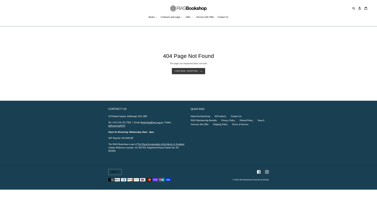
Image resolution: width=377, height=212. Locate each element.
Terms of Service (240, 124)
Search (260, 120)
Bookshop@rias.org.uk (152, 122)
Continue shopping (186, 71)
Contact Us (236, 116)
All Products (220, 116)
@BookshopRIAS (116, 126)
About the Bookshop (200, 116)
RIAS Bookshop (245, 180)
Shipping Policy (220, 124)
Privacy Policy (228, 120)
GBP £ (114, 172)
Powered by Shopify (261, 180)
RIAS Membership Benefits (204, 120)
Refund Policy (246, 120)
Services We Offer (200, 124)
